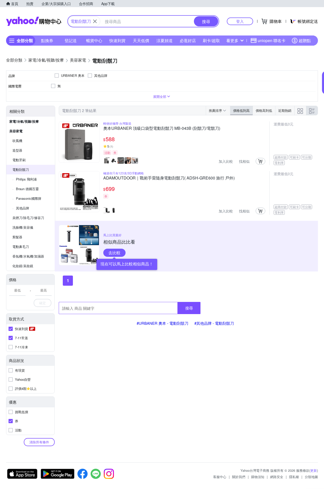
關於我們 (238, 476)
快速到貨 (117, 40)
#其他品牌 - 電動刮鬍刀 (214, 323)
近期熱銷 (284, 110)
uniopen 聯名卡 (272, 40)
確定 (42, 302)
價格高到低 (264, 110)
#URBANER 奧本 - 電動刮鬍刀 (162, 323)
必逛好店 (188, 40)
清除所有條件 (39, 442)
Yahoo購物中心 (33, 21)
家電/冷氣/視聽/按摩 (24, 121)
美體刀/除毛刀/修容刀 (28, 217)
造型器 (17, 150)
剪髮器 (17, 236)
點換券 (47, 40)
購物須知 (257, 476)
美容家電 (16, 131)
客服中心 (219, 476)
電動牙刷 (19, 159)
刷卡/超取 (211, 40)
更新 (313, 470)
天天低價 (141, 40)
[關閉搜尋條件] (95, 21)
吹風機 (17, 140)
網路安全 (276, 476)
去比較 (114, 253)
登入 (240, 21)
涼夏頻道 (164, 40)
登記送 (71, 40)
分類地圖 (311, 476)
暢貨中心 (94, 40)
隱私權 (294, 476)
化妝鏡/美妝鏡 (22, 265)
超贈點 (305, 40)
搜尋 (189, 308)
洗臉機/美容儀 (22, 227)
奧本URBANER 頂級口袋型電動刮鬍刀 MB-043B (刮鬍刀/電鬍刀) (161, 128)
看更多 (232, 40)
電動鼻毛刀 (20, 246)
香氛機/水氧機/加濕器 (28, 256)
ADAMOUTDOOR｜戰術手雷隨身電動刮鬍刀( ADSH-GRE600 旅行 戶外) (169, 178)
